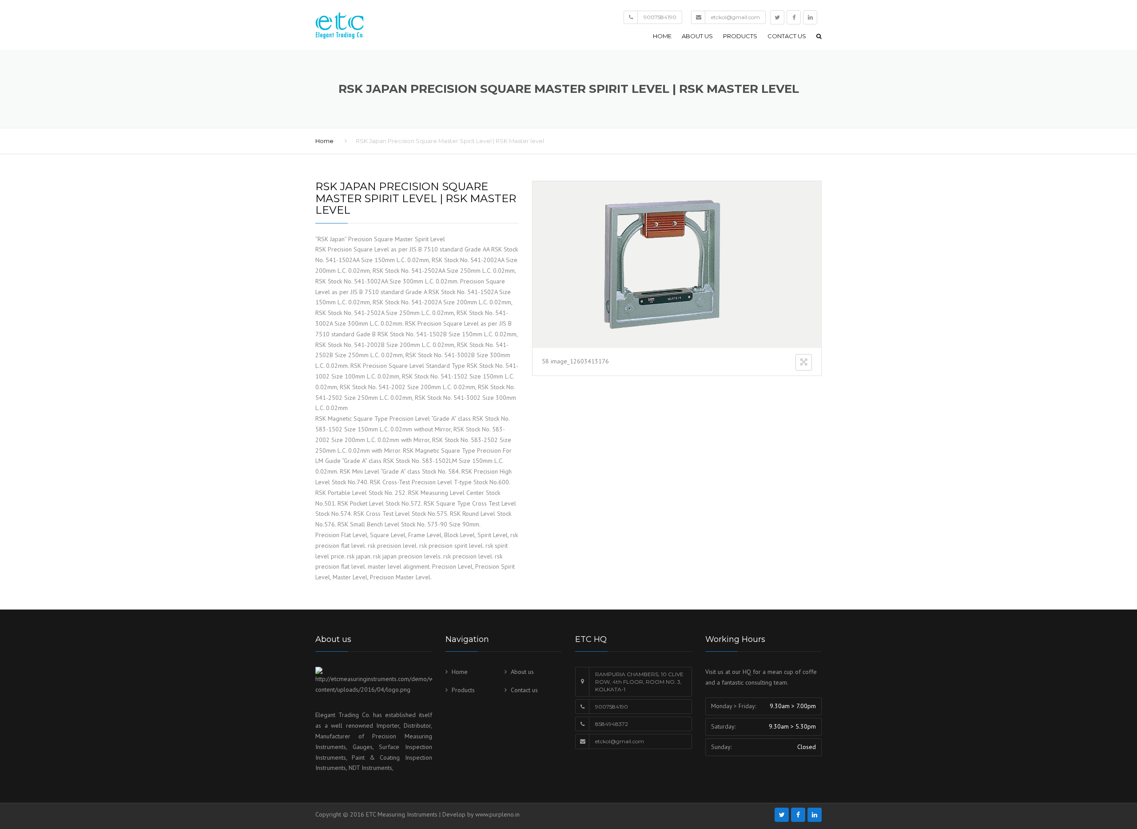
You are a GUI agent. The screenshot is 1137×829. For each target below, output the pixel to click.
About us (697, 36)
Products (740, 36)
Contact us (786, 36)
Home (662, 36)
